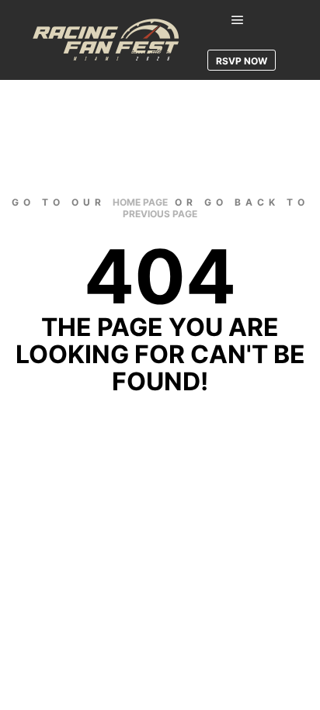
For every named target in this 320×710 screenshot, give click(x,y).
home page (140, 202)
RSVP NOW (241, 61)
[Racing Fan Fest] (108, 40)
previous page (160, 214)
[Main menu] (238, 20)
